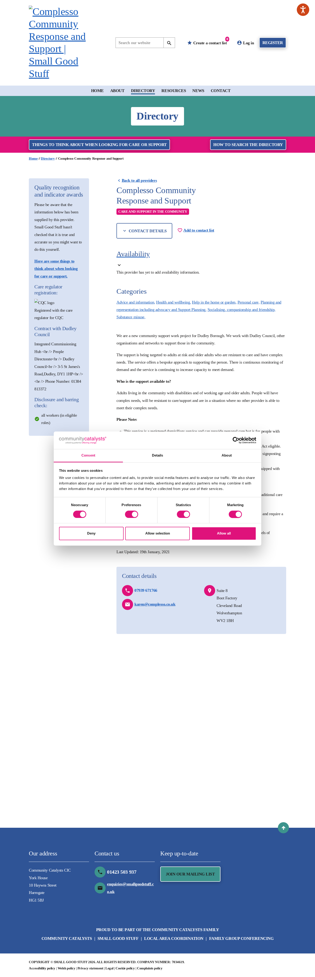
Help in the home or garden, (214, 302)
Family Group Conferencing (241, 938)
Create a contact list (210, 41)
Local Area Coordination (173, 938)
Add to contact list (198, 230)
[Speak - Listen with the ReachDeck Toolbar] (303, 9)
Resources (173, 90)
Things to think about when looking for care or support (99, 144)
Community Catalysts (67, 938)
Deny (91, 533)
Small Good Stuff (118, 938)
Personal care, (249, 302)
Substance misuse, (130, 317)
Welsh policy (66, 968)
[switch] (131, 514)
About (117, 90)
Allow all (224, 533)
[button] (283, 827)
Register (272, 42)
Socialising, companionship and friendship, (242, 309)
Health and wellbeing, (173, 302)
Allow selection (157, 533)
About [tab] (227, 455)
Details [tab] (157, 455)
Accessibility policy (42, 968)
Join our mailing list (190, 874)
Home (97, 90)
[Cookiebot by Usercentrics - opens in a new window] (236, 440)
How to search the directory (248, 144)
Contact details (147, 231)
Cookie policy (125, 968)
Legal (109, 968)
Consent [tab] (88, 455)
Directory (143, 90)
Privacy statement (90, 968)
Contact (221, 90)
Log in (248, 43)
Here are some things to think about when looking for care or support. (55, 268)
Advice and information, (135, 302)
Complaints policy (149, 968)
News (198, 90)
